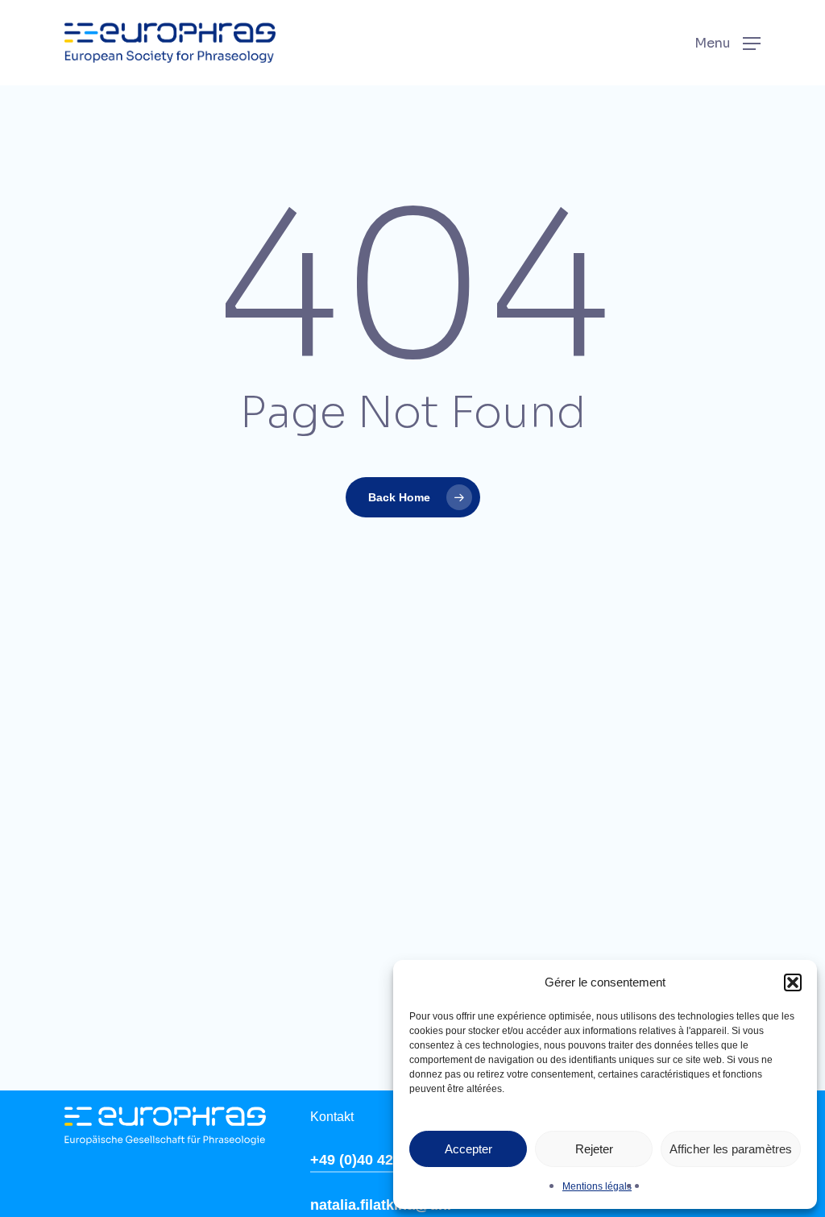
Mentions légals (597, 1186)
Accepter (468, 1149)
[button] (793, 982)
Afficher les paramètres (731, 1149)
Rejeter (594, 1149)
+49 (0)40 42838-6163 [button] (382, 1160)
